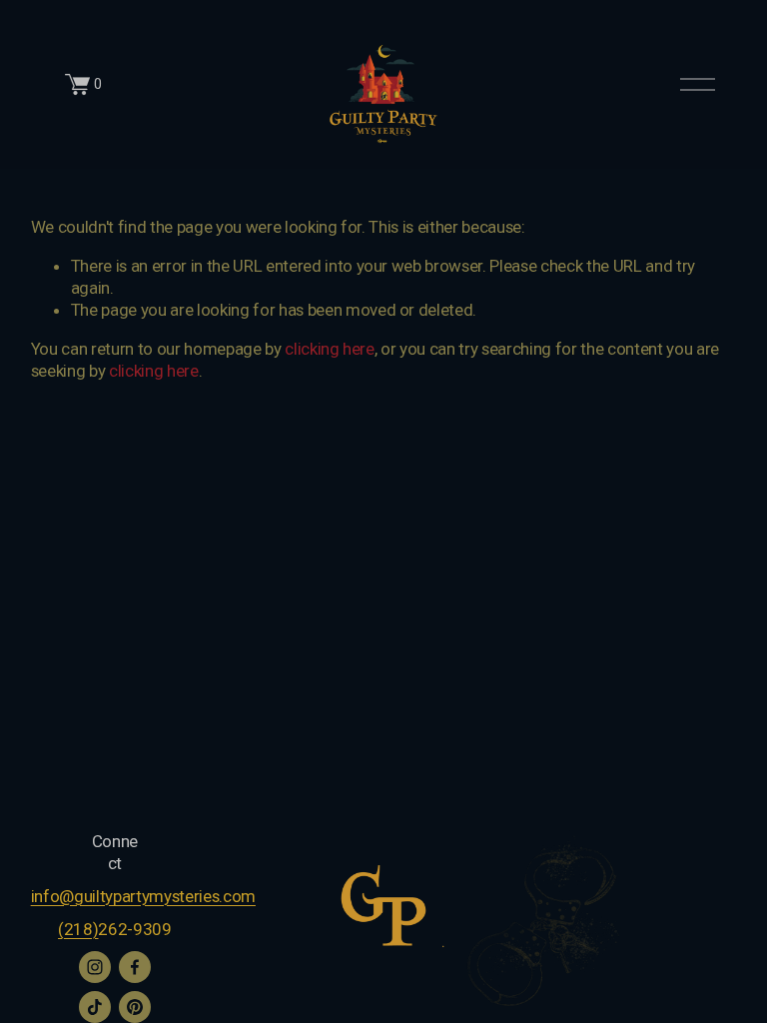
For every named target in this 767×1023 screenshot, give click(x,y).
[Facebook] (135, 967)
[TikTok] (95, 1007)
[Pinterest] (135, 1007)
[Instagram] (95, 967)
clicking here (330, 349)
